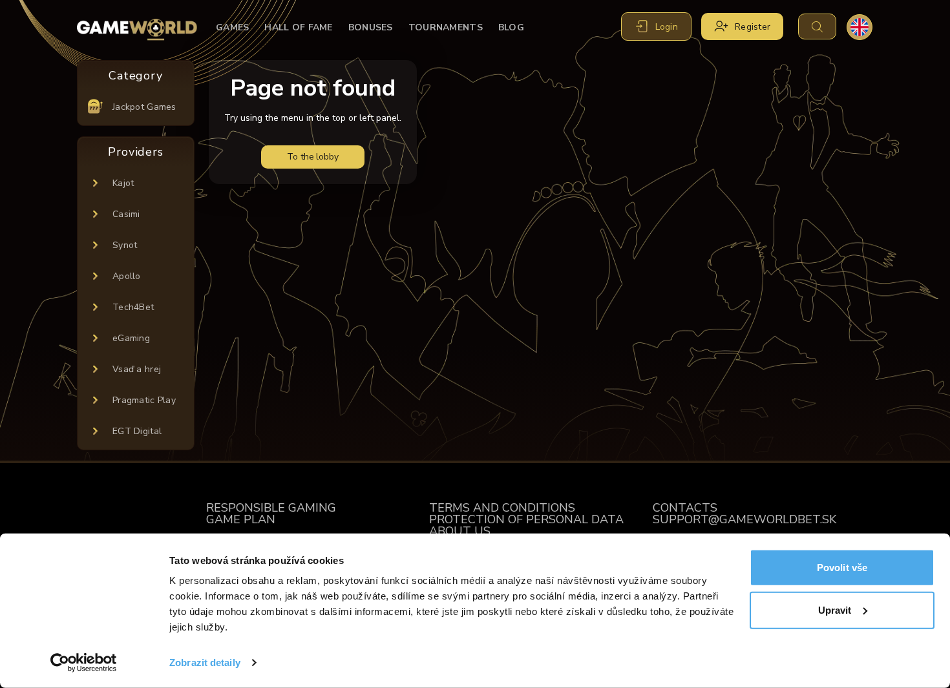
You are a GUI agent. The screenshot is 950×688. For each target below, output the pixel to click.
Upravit (835, 609)
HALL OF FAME (298, 27)
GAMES (232, 27)
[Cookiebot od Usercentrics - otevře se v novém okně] (83, 662)
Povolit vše (842, 567)
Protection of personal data (526, 519)
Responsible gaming (271, 508)
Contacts (685, 508)
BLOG (511, 27)
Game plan (240, 519)
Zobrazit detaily (204, 662)
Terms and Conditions (502, 508)
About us (460, 531)
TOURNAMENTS (445, 27)
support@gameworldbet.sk (744, 519)
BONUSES (370, 27)
